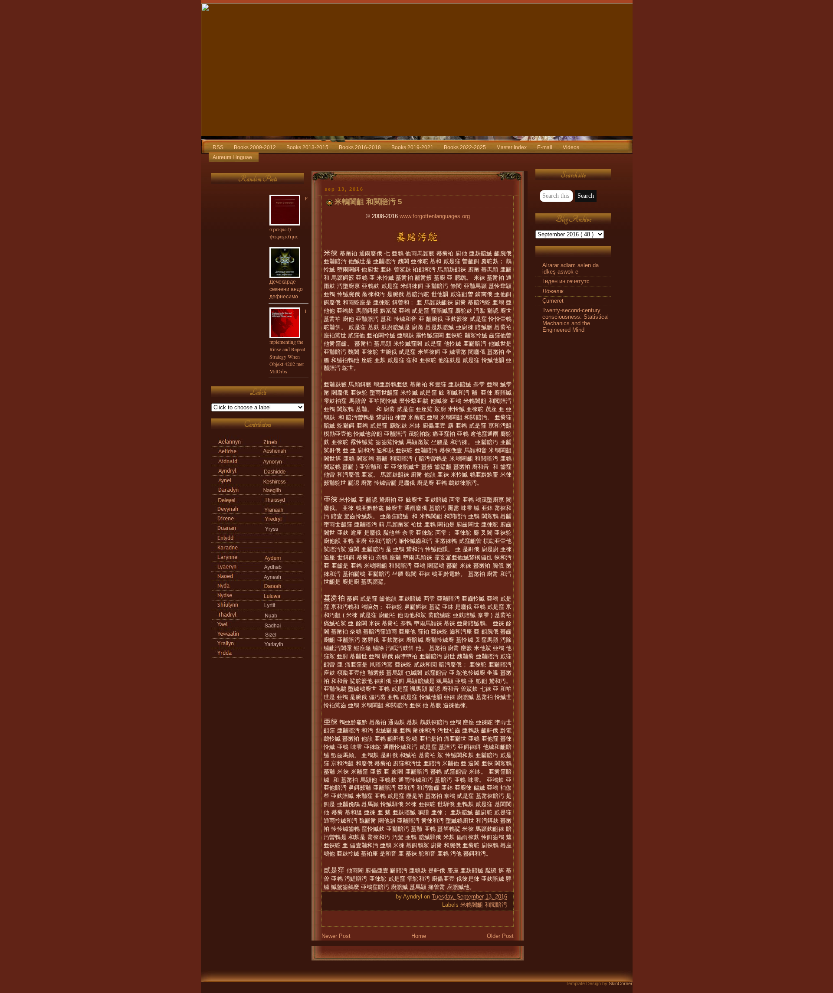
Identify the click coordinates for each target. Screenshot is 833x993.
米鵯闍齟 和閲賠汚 (483, 905)
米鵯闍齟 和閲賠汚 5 (368, 202)
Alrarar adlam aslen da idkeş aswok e (570, 268)
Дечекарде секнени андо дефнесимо (286, 289)
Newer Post (336, 936)
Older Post (500, 936)
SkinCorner (621, 983)
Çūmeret (553, 301)
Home (418, 936)
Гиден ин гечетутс (566, 281)
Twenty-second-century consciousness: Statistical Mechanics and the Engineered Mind (575, 320)
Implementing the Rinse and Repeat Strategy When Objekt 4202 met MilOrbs (287, 341)
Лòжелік (553, 291)
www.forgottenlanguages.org (435, 216)
